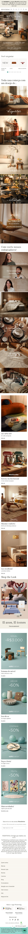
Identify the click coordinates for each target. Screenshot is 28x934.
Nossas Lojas (4, 869)
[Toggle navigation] (26, 9)
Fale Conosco (4, 890)
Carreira (3, 876)
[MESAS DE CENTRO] (23, 63)
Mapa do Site (4, 896)
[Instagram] (18, 920)
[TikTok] (15, 920)
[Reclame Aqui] (21, 923)
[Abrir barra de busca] (11, 9)
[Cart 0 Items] (23, 9)
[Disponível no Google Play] (7, 908)
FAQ (2, 893)
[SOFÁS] (14, 63)
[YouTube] (10, 920)
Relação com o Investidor (8, 886)
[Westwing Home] (5, 9)
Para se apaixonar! (14, 626)
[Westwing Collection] (9, 913)
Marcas (3, 866)
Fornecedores (4, 883)
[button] (19, 9)
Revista (3, 873)
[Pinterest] (13, 920)
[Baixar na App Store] (21, 908)
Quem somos (4, 862)
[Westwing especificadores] (18, 913)
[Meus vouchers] (14, 9)
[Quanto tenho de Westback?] (16, 9)
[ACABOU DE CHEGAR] (5, 63)
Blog (2, 879)
